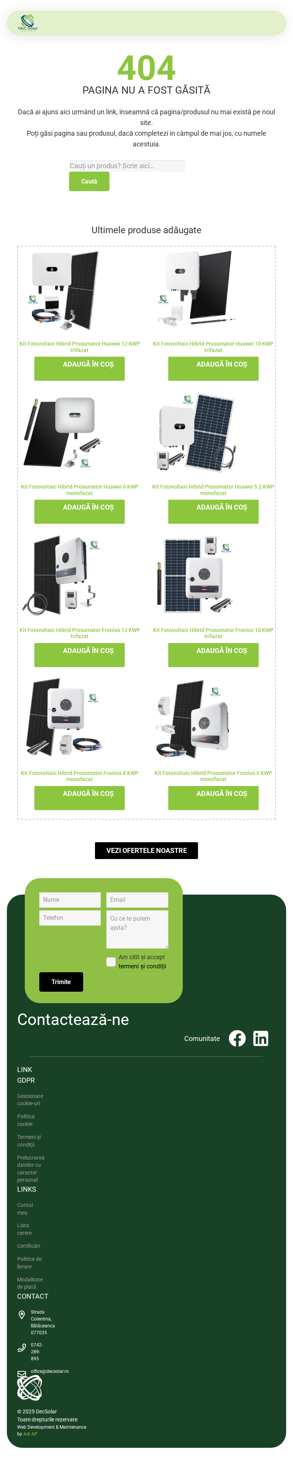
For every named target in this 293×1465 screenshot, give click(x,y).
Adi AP (30, 1434)
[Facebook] (237, 1038)
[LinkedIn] (260, 1038)
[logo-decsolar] (28, 23)
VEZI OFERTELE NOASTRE (146, 850)
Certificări (28, 1246)
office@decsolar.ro (50, 1371)
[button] (79, 369)
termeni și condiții (142, 966)
